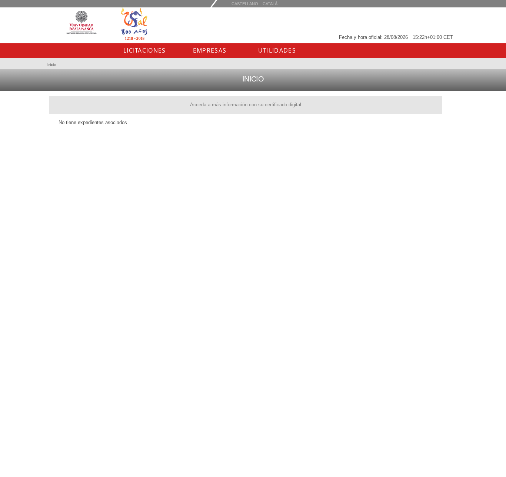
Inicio (51, 65)
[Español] (270, 3)
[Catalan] (245, 3)
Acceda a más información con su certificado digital (245, 104)
